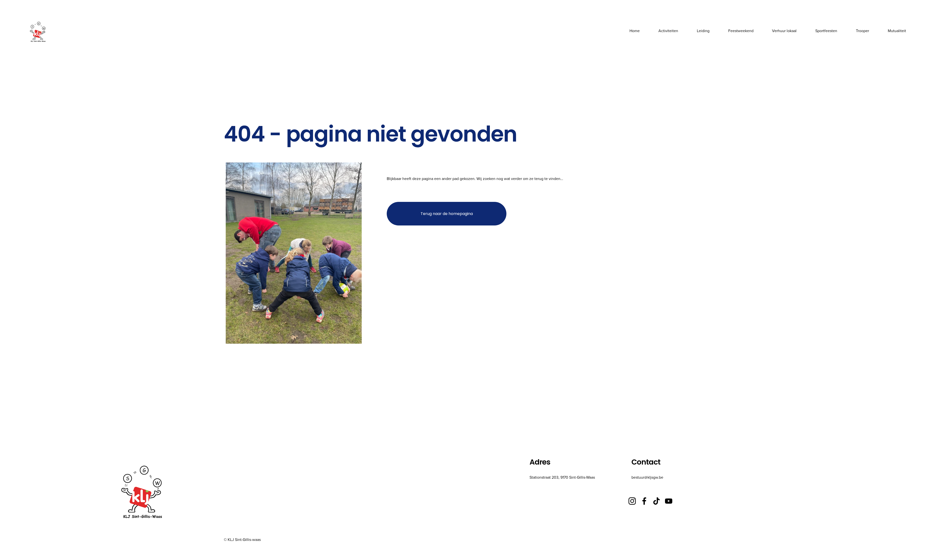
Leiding (703, 30)
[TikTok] (656, 501)
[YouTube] (669, 501)
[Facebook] (644, 501)
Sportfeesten (826, 30)
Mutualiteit (897, 30)
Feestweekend (741, 30)
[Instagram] (632, 501)
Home (634, 30)
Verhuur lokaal (784, 30)
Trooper (862, 30)
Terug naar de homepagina (447, 213)
